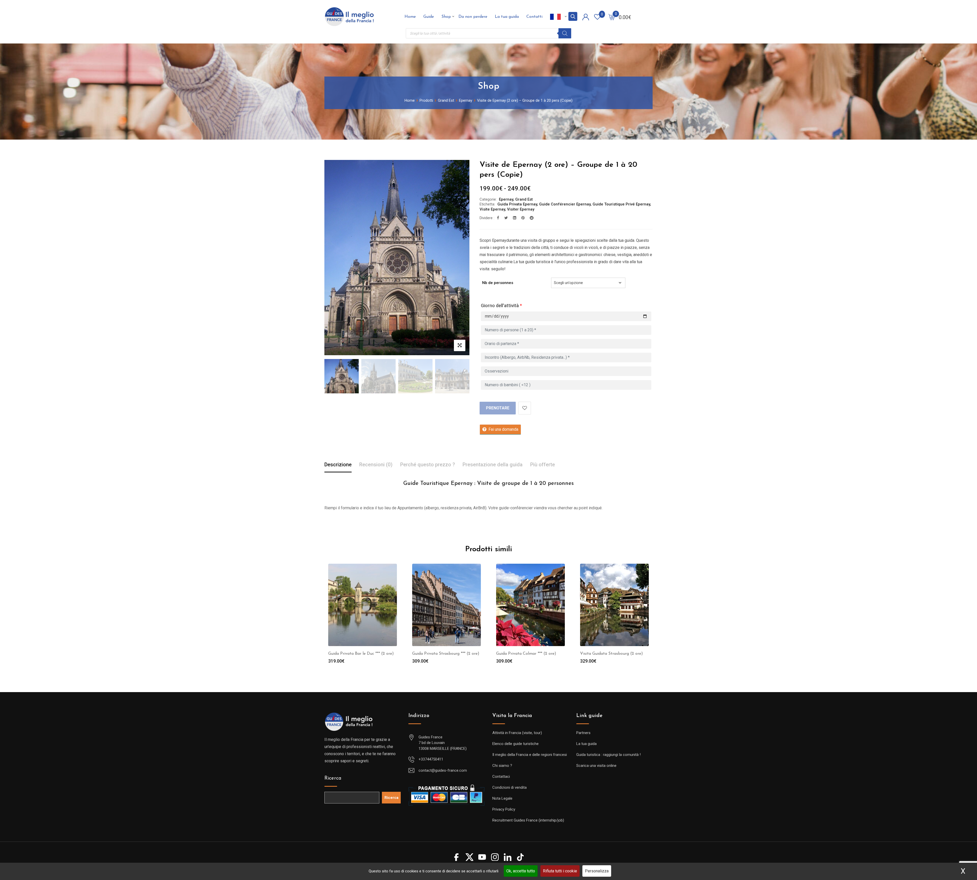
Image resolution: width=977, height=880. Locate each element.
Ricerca (332, 778)
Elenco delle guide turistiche (515, 743)
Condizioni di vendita (509, 787)
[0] (611, 16)
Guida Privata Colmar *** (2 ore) (526, 654)
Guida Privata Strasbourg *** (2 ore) (445, 654)
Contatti (534, 17)
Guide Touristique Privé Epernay (621, 204)
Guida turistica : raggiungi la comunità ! (608, 754)
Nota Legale (502, 798)
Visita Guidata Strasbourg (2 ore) (611, 654)
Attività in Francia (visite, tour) (517, 732)
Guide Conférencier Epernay (565, 204)
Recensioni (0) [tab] (376, 464)
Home (410, 17)
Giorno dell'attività (501, 305)
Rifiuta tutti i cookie (560, 871)
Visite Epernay (492, 209)
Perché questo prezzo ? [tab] (427, 464)
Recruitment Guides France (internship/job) (528, 820)
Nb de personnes (497, 282)
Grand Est (524, 199)
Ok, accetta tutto (520, 871)
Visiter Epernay (520, 209)
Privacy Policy (503, 809)
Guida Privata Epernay (517, 204)
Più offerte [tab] (542, 464)
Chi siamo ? (502, 765)
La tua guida (507, 17)
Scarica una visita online (596, 765)
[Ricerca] (564, 33)
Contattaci (501, 776)
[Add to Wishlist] (524, 408)
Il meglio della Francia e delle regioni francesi (529, 754)
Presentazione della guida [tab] (493, 464)
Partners (583, 732)
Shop (446, 17)
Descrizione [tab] (338, 464)
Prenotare (497, 408)
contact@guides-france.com (443, 770)
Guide (428, 17)
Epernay (506, 199)
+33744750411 (431, 759)
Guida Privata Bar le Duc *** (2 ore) (361, 654)
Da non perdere (472, 17)
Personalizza (597, 871)
